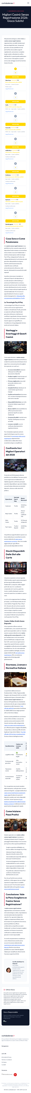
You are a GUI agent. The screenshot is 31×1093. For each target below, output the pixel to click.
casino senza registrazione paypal (13, 998)
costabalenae (8, 3)
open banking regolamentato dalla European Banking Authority (14, 802)
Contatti (4, 1064)
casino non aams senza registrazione (14, 725)
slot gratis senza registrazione (11, 993)
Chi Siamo (4, 1062)
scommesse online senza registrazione (15, 995)
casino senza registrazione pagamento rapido (12, 999)
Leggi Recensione (9, 88)
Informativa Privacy (6, 1057)
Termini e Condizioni (7, 1059)
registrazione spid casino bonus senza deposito (15, 993)
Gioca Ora (15, 77)
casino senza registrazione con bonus (14, 996)
